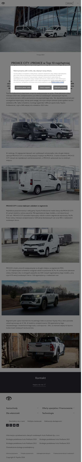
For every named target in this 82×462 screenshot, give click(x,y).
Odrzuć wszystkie (45, 87)
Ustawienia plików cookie (23, 87)
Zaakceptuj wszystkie (60, 87)
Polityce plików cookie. (58, 82)
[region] (40, 79)
